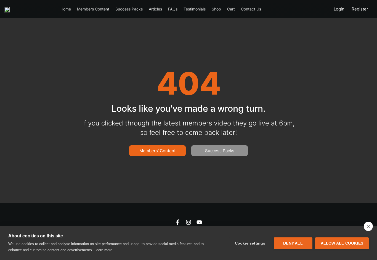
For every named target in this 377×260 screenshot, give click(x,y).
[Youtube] (199, 222)
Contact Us (251, 9)
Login (339, 9)
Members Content (93, 9)
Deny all (293, 243)
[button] (219, 150)
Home (65, 9)
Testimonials (195, 9)
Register (360, 9)
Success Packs (129, 9)
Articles (155, 9)
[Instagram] (188, 222)
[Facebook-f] (177, 222)
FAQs (172, 9)
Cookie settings (250, 243)
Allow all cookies (342, 243)
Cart (231, 9)
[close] (368, 226)
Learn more (103, 250)
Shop (216, 9)
